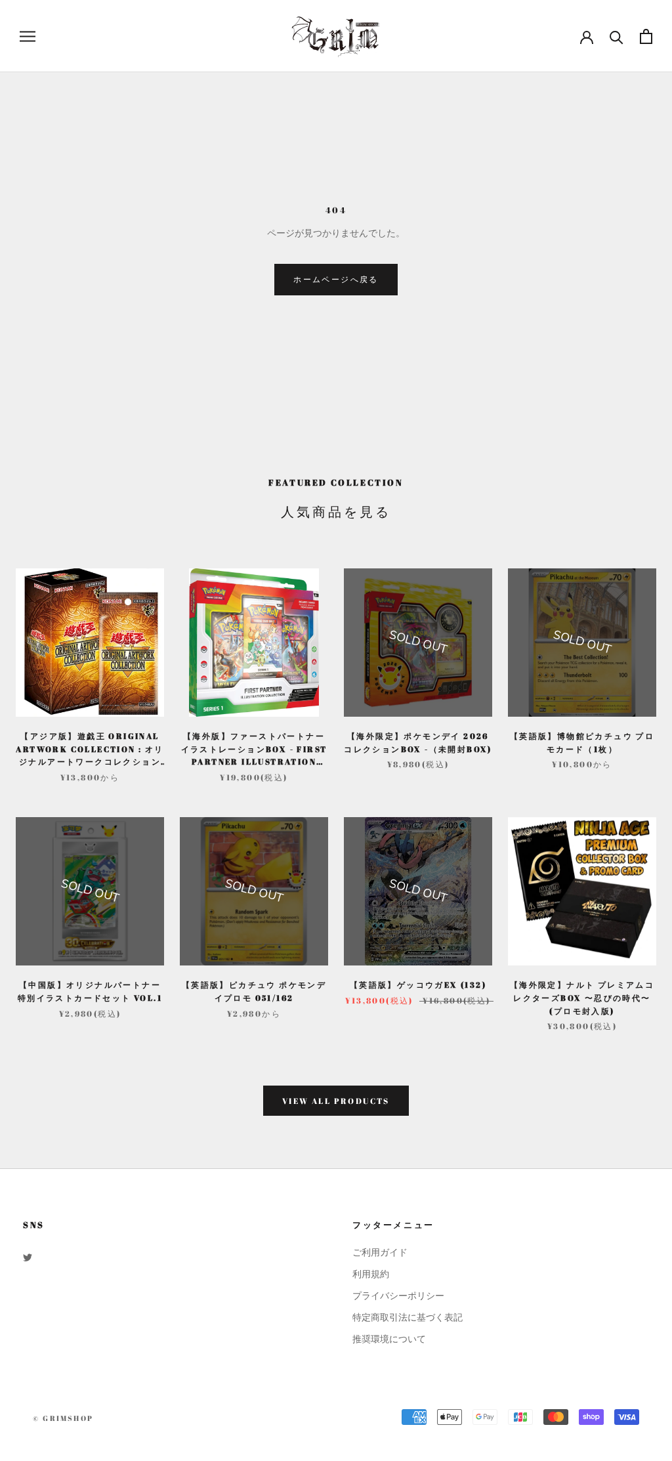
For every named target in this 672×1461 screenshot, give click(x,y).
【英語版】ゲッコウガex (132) (418, 984)
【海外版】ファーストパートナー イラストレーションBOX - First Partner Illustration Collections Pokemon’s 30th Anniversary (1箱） (254, 749)
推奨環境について (389, 1339)
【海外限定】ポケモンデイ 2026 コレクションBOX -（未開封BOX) (418, 742)
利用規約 (370, 1274)
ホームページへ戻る (336, 279)
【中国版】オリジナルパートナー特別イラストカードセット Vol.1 (90, 991)
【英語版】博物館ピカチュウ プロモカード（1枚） (582, 742)
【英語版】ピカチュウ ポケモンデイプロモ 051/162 (254, 991)
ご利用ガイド (380, 1252)
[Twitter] (27, 1257)
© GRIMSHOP (63, 1418)
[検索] (616, 36)
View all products (336, 1100)
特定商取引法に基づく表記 (407, 1317)
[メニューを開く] (27, 36)
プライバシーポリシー (398, 1296)
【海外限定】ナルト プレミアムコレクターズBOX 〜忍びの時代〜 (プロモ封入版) (582, 997)
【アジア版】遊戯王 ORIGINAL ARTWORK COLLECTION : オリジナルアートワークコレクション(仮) (89, 749)
